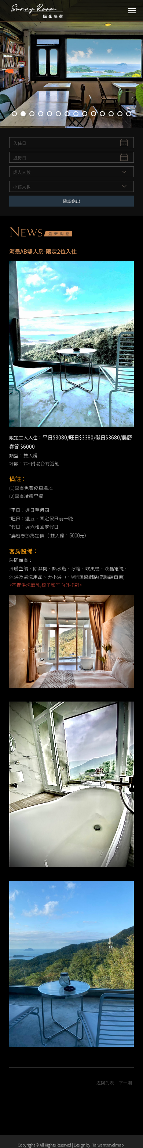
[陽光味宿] (38, 11)
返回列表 (105, 1082)
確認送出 (71, 201)
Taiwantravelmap (108, 1145)
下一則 (125, 1082)
